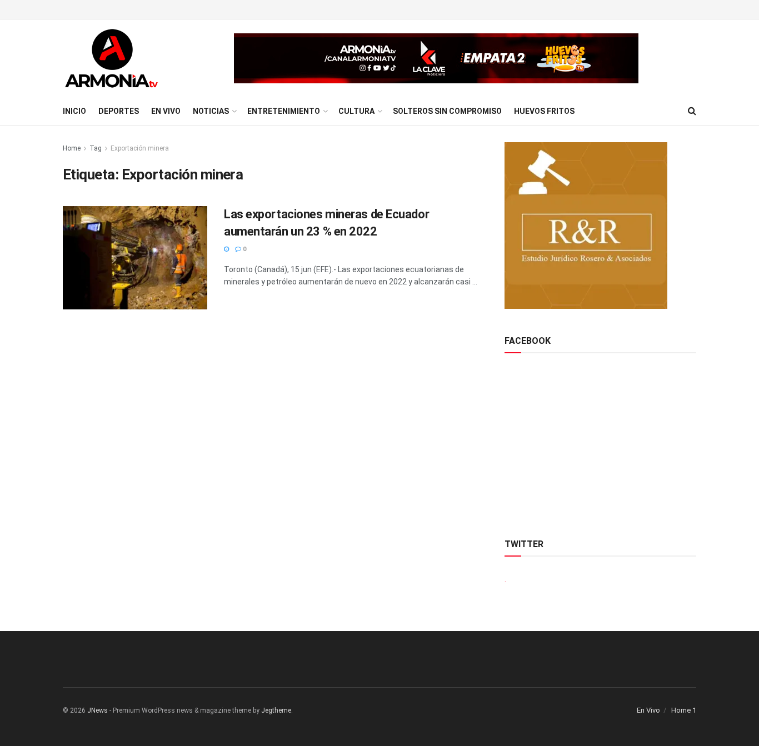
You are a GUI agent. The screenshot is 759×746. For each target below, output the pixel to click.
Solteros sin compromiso (447, 111)
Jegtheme (276, 710)
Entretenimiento (283, 111)
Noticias (211, 111)
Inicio (74, 111)
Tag (95, 148)
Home (72, 148)
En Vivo (166, 111)
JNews (97, 710)
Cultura (356, 111)
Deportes (118, 111)
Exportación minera (140, 148)
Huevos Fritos (544, 111)
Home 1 (683, 710)
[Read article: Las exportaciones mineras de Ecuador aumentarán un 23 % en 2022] (135, 257)
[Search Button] (692, 111)
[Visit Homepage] (111, 58)
